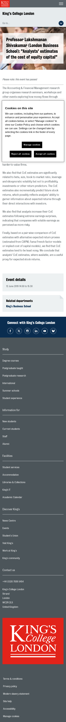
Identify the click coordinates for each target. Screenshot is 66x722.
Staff (17, 437)
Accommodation (22, 476)
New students (21, 422)
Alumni (18, 445)
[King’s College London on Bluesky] (53, 331)
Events (17, 529)
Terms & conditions (23, 679)
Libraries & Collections (26, 483)
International (20, 384)
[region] (33, 131)
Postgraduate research (26, 377)
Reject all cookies (20, 154)
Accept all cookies (45, 154)
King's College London (18, 13)
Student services (23, 468)
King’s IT (18, 491)
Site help (18, 701)
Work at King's (21, 551)
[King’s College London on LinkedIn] (36, 331)
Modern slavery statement (26, 694)
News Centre (21, 521)
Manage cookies (21, 716)
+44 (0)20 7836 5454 (13, 581)
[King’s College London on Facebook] (10, 331)
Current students (23, 430)
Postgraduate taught (24, 369)
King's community (23, 559)
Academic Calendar (24, 498)
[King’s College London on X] (19, 331)
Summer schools (23, 391)
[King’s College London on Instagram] (27, 331)
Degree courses (22, 362)
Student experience (24, 399)
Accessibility (20, 709)
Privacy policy (20, 686)
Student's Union (22, 536)
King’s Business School (18, 306)
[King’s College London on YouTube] (45, 331)
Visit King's (19, 544)
